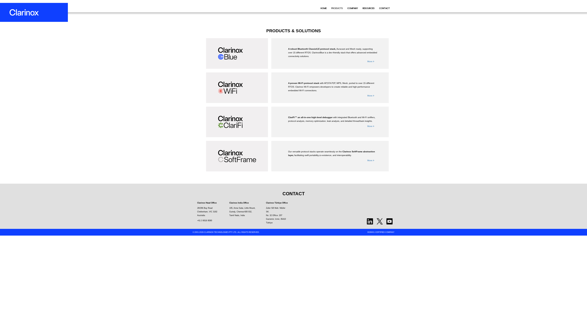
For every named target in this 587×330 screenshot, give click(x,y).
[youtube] (390, 221)
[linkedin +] (371, 221)
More (370, 61)
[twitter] (380, 221)
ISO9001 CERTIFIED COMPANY (380, 232)
